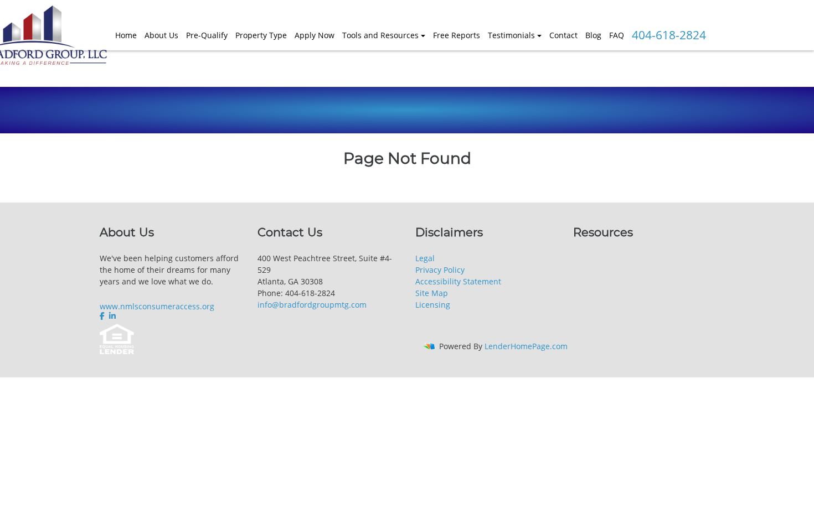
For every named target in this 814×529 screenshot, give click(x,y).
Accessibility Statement (458, 281)
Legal (425, 258)
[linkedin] (112, 316)
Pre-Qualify (207, 35)
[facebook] (103, 316)
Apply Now (314, 35)
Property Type (261, 35)
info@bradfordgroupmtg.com (312, 304)
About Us (161, 35)
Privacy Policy (440, 269)
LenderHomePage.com (526, 346)
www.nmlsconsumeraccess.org (157, 306)
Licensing (432, 304)
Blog (593, 35)
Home (126, 35)
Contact (563, 35)
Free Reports (456, 35)
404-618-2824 (669, 35)
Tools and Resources (380, 35)
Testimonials (511, 35)
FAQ (616, 35)
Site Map (431, 293)
